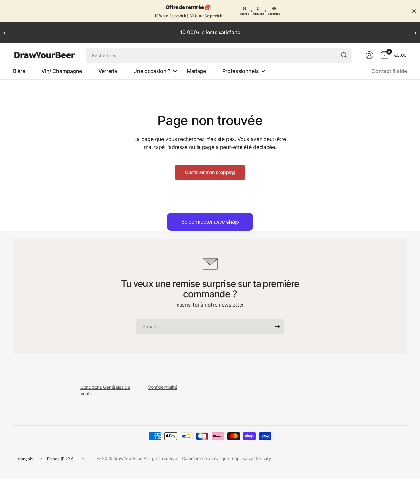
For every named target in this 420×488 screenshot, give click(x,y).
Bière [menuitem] (19, 71)
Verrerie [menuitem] (107, 71)
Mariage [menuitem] (196, 71)
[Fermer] (2, 483)
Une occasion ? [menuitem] (151, 71)
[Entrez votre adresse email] (277, 326)
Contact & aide (389, 71)
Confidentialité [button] (162, 387)
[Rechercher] (344, 55)
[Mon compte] (369, 55)
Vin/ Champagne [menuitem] (61, 71)
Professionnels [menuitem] (240, 71)
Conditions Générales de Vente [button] (105, 390)
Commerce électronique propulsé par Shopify (226, 458)
